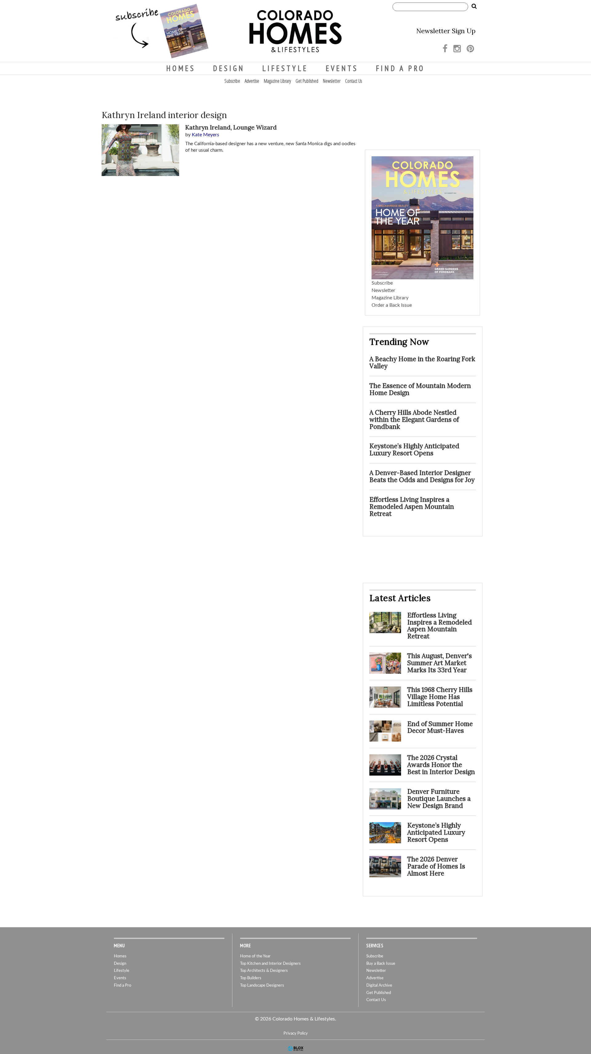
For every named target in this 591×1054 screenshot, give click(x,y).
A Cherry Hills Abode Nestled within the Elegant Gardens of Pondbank (414, 419)
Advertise (252, 81)
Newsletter (331, 81)
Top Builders (250, 978)
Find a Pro (400, 68)
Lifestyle (285, 68)
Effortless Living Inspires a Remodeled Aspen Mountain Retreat (411, 506)
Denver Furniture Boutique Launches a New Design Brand (439, 798)
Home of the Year (255, 956)
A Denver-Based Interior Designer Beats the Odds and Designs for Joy (422, 476)
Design (229, 68)
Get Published (307, 81)
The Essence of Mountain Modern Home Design (420, 389)
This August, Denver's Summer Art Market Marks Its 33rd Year (439, 663)
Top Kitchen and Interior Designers (270, 964)
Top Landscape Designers (262, 986)
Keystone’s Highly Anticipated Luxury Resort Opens (414, 449)
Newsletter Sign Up (446, 31)
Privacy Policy (295, 1033)
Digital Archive (379, 986)
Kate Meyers (205, 134)
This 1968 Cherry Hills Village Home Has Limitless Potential (439, 696)
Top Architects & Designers (264, 971)
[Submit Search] (474, 6)
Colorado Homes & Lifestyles (295, 31)
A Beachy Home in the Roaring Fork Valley (422, 362)
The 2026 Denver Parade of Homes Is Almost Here (436, 866)
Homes (180, 68)
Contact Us (353, 81)
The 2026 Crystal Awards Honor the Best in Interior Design (441, 764)
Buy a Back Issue (380, 964)
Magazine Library (277, 81)
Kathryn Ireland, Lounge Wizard (231, 127)
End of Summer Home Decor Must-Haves (440, 727)
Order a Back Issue (392, 305)
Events (342, 68)
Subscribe (232, 81)
